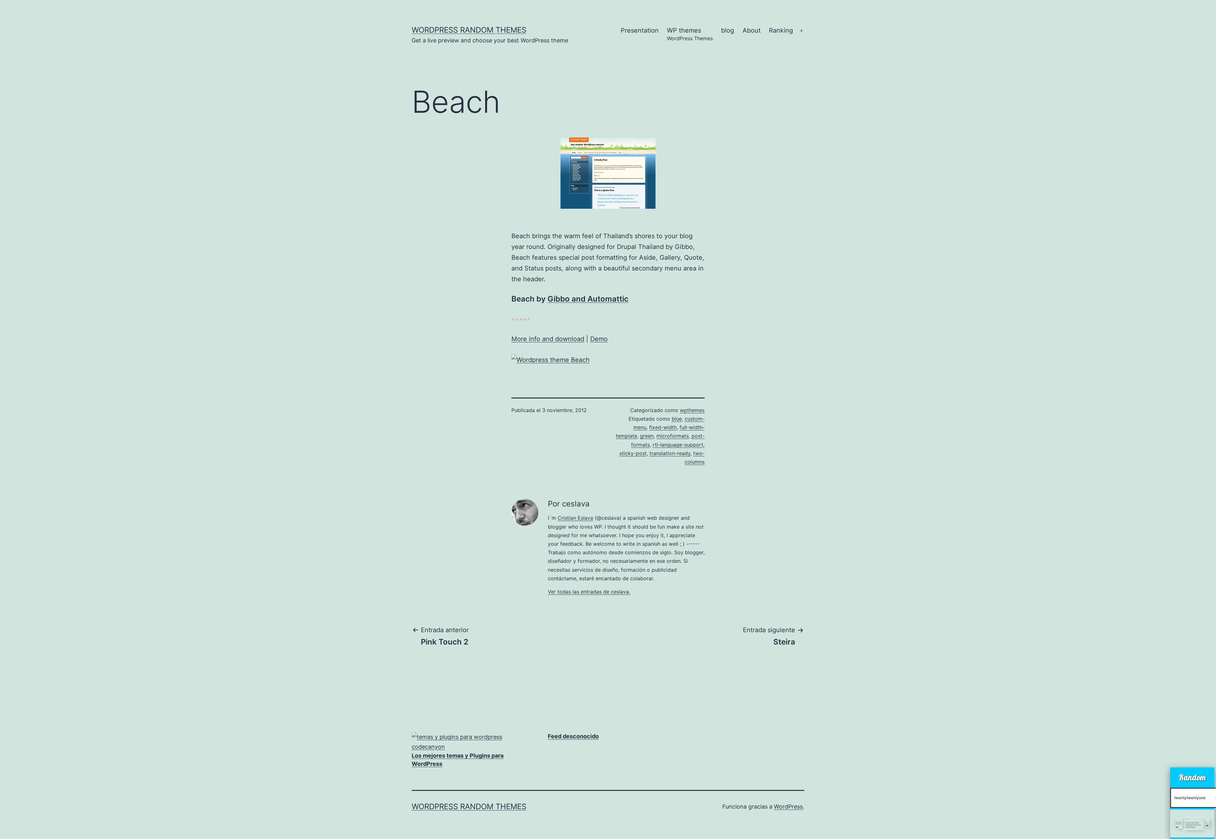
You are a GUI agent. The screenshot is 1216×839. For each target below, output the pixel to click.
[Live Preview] (550, 359)
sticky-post (633, 453)
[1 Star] (513, 319)
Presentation (640, 30)
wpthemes (692, 410)
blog (727, 30)
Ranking (781, 30)
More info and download (547, 339)
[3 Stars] (521, 319)
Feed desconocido (573, 736)
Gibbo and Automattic (588, 298)
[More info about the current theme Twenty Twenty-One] (1192, 823)
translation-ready (669, 453)
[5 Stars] (528, 319)
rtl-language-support (678, 445)
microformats (672, 436)
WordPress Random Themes (469, 30)
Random (1192, 777)
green (647, 436)
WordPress (788, 806)
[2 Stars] (517, 319)
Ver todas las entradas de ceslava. (589, 591)
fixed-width (663, 427)
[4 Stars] (525, 319)
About (752, 30)
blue (677, 419)
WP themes (690, 34)
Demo (599, 339)
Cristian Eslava (575, 518)
